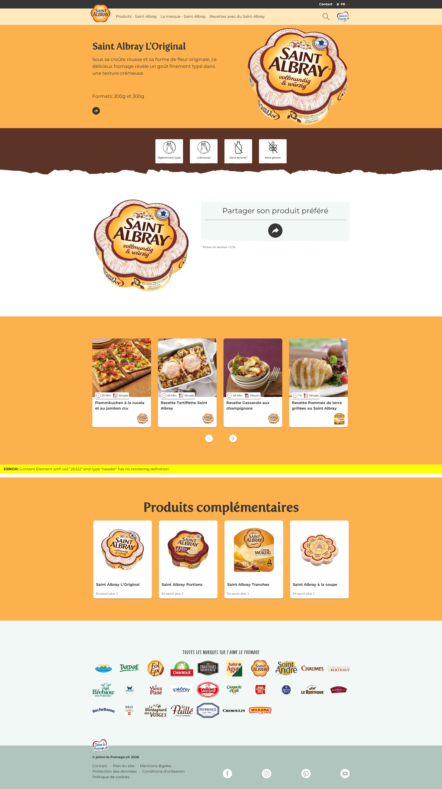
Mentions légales (156, 766)
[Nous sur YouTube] (345, 774)
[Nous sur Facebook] (227, 774)
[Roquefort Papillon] (129, 689)
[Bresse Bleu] (286, 689)
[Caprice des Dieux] (103, 668)
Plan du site (124, 766)
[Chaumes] (312, 668)
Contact (325, 4)
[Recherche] (326, 16)
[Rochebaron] (103, 710)
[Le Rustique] (312, 689)
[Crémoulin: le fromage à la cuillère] (234, 710)
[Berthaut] (338, 668)
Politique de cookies (111, 777)
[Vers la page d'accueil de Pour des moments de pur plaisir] (343, 16)
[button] (96, 111)
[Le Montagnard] (156, 710)
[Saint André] (286, 668)
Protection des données (115, 771)
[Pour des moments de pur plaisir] (100, 745)
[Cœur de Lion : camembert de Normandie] (260, 689)
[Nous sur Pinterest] (306, 774)
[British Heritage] (208, 668)
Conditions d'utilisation (164, 771)
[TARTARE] (129, 668)
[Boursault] (338, 689)
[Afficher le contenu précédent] (209, 438)
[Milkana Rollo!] (260, 710)
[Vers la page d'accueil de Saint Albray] (100, 13)
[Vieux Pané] (156, 689)
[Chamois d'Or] (234, 689)
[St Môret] (182, 689)
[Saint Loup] (208, 690)
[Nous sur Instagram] (266, 774)
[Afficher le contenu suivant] (233, 438)
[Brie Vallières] (129, 710)
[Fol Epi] (155, 668)
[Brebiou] (103, 690)
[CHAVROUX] (182, 668)
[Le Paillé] (182, 710)
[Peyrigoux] (208, 710)
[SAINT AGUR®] (234, 668)
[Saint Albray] (260, 668)
